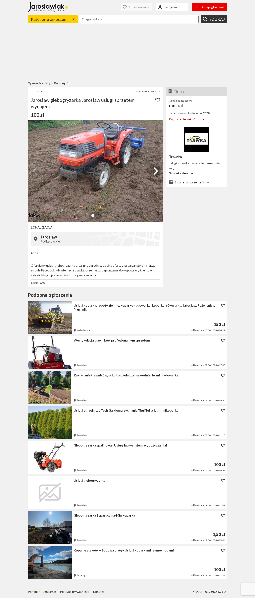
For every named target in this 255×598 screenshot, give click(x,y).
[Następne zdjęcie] (155, 171)
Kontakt (98, 591)
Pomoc (33, 591)
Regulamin (49, 591)
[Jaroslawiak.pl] (49, 7)
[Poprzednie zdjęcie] (35, 171)
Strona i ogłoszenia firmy (192, 182)
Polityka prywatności (74, 591)
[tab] (92, 215)
